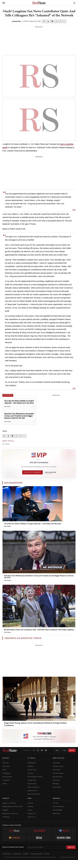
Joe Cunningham (58, 773)
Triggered (5, 810)
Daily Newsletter (58, 810)
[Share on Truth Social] (48, 21)
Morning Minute (7, 776)
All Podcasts (6, 817)
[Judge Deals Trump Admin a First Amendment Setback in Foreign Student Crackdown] (39, 699)
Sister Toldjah (57, 787)
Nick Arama (7, 580)
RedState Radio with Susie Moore (12, 806)
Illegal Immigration (33, 787)
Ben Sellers (7, 526)
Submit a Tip (31, 813)
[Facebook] (41, 750)
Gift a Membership (58, 806)
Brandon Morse (57, 776)
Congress (30, 766)
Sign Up (71, 847)
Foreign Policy (32, 780)
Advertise (30, 806)
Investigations (6, 773)
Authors (4, 783)
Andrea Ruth (16, 21)
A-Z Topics (31, 758)
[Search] (74, 3)
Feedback (26, 853)
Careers (30, 810)
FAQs (64, 750)
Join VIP (72, 750)
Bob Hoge (56, 783)
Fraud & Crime (32, 783)
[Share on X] (44, 21)
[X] (33, 750)
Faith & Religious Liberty (35, 776)
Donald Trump (32, 769)
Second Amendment (34, 794)
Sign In (57, 750)
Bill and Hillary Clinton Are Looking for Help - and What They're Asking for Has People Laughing (39, 630)
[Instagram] (37, 750)
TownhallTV (6, 780)
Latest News (6, 766)
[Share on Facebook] (52, 21)
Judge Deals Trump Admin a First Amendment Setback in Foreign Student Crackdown (35, 724)
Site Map (46, 853)
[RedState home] (9, 750)
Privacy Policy (17, 853)
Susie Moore (56, 769)
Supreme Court (32, 790)
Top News (5, 763)
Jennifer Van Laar (58, 766)
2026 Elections (32, 763)
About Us (30, 803)
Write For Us (31, 817)
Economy (30, 773)
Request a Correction (36, 853)
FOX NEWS (5, 444)
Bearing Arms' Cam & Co (10, 813)
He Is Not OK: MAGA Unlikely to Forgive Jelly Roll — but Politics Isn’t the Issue (32, 524)
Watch (4, 769)
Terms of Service (7, 853)
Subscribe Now (50, 472)
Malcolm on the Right (9, 803)
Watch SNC (56, 813)
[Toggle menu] (4, 3)
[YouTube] (46, 750)
